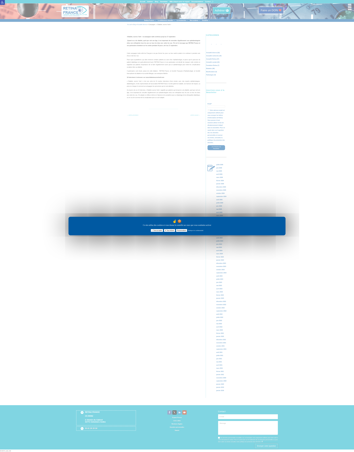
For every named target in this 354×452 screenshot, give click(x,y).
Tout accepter (157, 230)
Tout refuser (170, 230)
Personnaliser (181, 230)
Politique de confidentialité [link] (195, 230)
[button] (2, 2)
